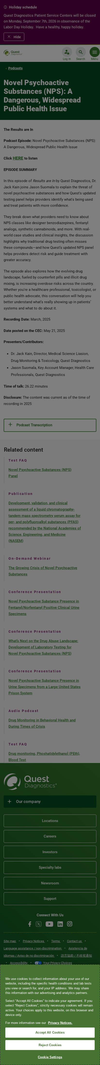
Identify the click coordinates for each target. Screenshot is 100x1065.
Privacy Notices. (60, 1023)
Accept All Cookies (49, 1032)
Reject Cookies (50, 1045)
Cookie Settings (50, 1057)
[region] (50, 1014)
